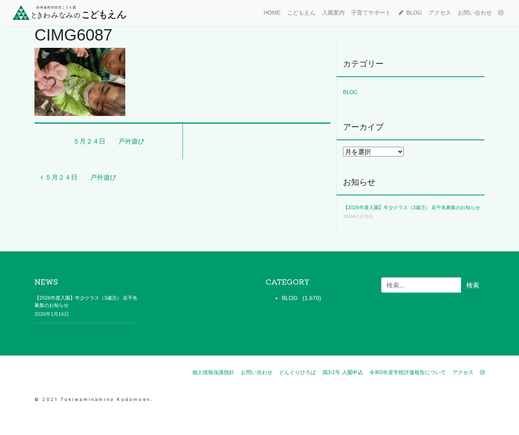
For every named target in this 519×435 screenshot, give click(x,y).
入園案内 (333, 12)
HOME (272, 12)
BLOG (413, 12)
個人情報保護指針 (213, 372)
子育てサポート (371, 12)
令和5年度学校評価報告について (407, 372)
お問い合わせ (475, 12)
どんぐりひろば (297, 372)
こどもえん (301, 12)
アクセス (440, 12)
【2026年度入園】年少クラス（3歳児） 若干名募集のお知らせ (411, 207)
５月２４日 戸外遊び (108, 141)
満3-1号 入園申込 (342, 372)
